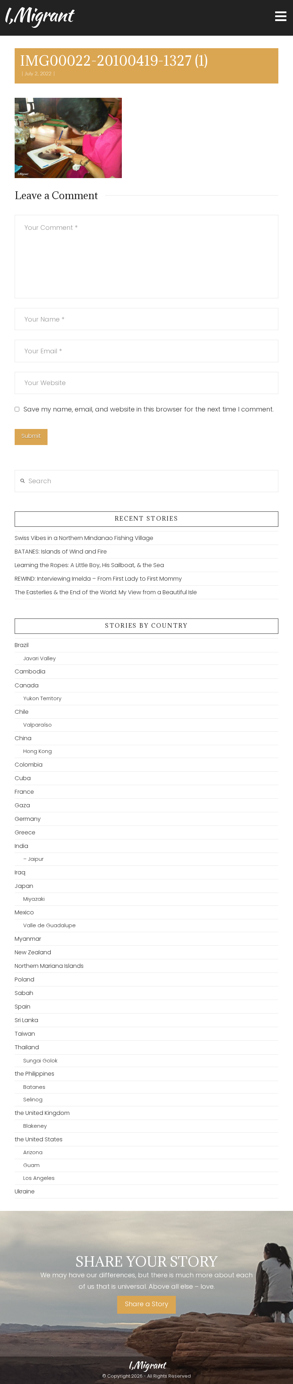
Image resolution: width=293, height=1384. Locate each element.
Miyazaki (34, 899)
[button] (281, 16)
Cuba (23, 778)
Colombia (29, 765)
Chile (22, 712)
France (24, 792)
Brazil (22, 645)
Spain (22, 1006)
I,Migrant (37, 14)
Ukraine (25, 1191)
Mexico (24, 912)
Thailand (27, 1047)
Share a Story (146, 1303)
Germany (28, 819)
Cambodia (30, 671)
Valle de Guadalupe (49, 925)
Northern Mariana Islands (49, 966)
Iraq (20, 872)
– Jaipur (33, 859)
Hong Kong (37, 751)
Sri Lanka (26, 1020)
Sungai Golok (40, 1060)
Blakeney (35, 1126)
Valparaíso (37, 724)
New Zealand (33, 952)
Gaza (22, 805)
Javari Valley (39, 658)
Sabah (24, 993)
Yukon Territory (42, 698)
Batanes (34, 1087)
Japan (24, 886)
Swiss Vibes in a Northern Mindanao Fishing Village (84, 538)
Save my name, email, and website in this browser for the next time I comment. (149, 409)
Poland (24, 979)
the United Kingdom (42, 1113)
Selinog (33, 1099)
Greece (25, 832)
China (23, 738)
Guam (31, 1165)
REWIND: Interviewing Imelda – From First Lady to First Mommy (98, 579)
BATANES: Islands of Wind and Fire (61, 551)
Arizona (33, 1152)
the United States (39, 1139)
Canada (27, 685)
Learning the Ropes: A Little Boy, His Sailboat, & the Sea (89, 565)
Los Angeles (39, 1178)
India (21, 846)
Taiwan (25, 1034)
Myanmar (28, 939)
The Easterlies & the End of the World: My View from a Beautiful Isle (106, 592)
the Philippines (34, 1074)
